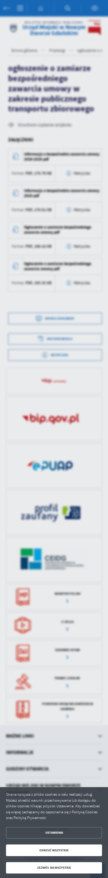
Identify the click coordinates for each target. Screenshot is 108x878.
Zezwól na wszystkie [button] (54, 867)
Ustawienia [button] (54, 832)
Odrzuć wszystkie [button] (54, 850)
